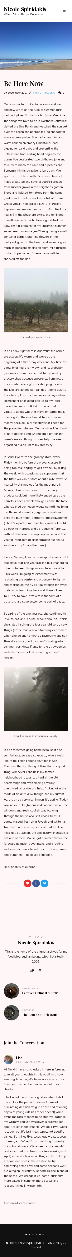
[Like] (27, 883)
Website (32, 971)
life (52, 92)
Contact (42, 1234)
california (40, 92)
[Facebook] (36, 883)
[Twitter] (44, 883)
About (28, 1234)
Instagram (40, 971)
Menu (64, 11)
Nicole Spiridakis (25, 9)
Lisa (19, 1058)
